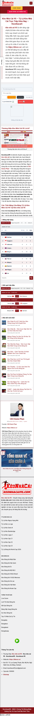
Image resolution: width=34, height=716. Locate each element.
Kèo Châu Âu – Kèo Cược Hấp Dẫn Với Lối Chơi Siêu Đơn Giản (19, 330)
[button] (1, 61)
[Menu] (31, 3)
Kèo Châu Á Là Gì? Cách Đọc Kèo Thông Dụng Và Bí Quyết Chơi (17, 322)
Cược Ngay (17, 8)
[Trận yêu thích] (4, 97)
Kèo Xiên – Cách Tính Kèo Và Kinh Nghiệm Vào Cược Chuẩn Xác (18, 352)
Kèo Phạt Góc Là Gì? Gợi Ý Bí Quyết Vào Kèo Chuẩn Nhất (18, 360)
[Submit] (31, 278)
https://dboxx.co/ (12, 427)
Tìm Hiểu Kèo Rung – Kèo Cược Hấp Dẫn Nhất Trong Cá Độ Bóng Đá (18, 345)
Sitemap (6, 674)
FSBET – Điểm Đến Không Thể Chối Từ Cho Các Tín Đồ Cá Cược (19, 390)
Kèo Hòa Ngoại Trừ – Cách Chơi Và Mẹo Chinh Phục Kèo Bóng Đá (18, 382)
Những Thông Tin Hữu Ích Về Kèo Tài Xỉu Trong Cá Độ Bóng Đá (18, 337)
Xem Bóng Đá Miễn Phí (17, 12)
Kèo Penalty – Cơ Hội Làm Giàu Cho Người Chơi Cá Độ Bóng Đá (18, 367)
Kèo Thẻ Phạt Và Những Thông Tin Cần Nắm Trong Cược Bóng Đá (19, 375)
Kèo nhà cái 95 (17, 654)
